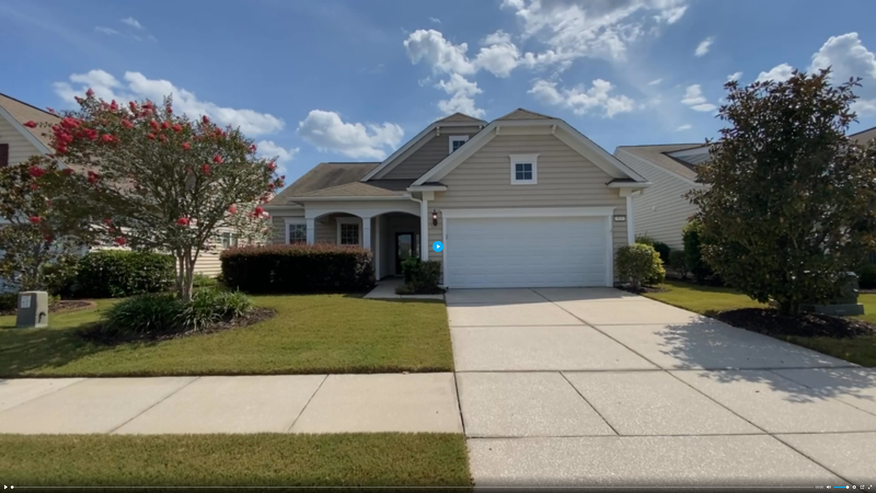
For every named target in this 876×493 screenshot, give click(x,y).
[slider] (412, 487)
